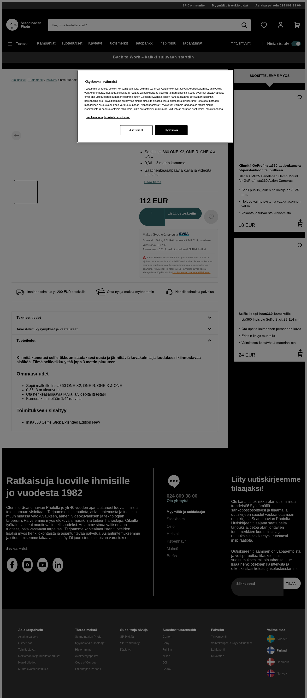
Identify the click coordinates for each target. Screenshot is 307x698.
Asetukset (136, 130)
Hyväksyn (171, 130)
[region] (155, 106)
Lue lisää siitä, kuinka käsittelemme (108, 117)
